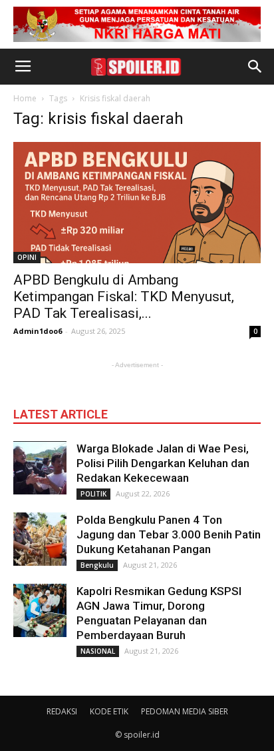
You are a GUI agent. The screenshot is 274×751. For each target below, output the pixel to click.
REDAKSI (62, 711)
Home (25, 98)
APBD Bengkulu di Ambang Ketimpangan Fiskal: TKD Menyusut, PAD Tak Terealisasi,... (123, 296)
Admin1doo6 (37, 331)
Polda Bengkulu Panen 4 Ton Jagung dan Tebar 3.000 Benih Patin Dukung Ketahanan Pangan (168, 534)
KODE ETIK (109, 711)
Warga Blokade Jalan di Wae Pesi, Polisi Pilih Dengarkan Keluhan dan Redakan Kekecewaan (162, 463)
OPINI (27, 257)
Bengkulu (97, 565)
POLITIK (93, 493)
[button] (255, 67)
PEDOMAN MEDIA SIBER (184, 711)
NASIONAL (97, 651)
